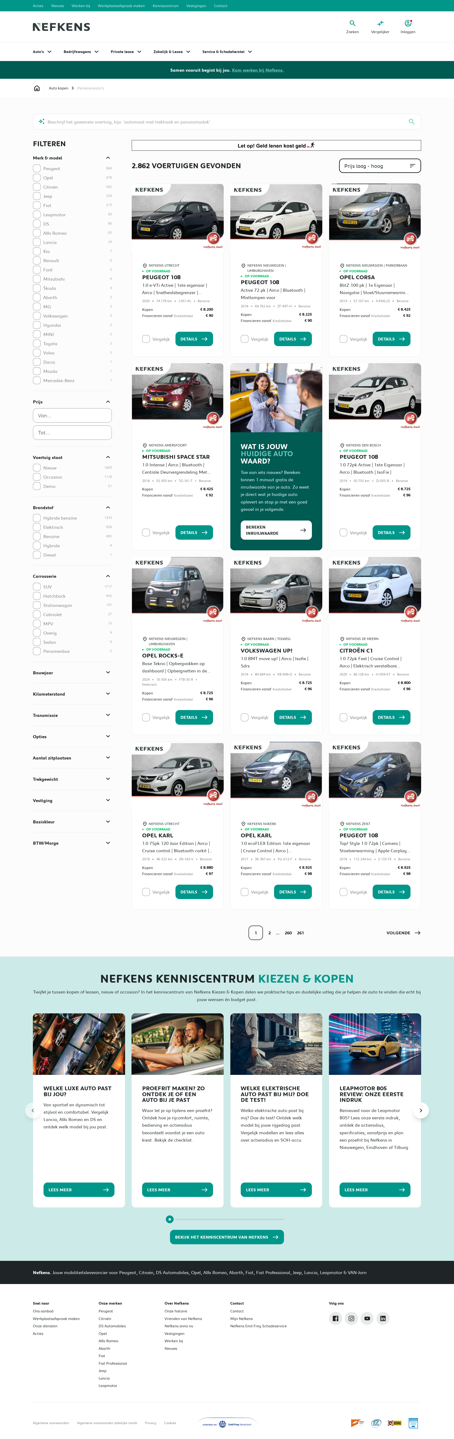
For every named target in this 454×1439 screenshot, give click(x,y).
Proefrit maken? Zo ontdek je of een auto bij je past (173, 1094)
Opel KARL (157, 835)
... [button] (277, 933)
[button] (404, 933)
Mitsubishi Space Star (176, 456)
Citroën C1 (356, 650)
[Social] (335, 1318)
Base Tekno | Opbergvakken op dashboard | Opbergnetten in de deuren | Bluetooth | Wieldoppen (175, 670)
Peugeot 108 (161, 277)
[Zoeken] (412, 122)
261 (300, 933)
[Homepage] (37, 88)
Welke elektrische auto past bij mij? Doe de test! (275, 1094)
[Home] (61, 27)
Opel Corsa (357, 277)
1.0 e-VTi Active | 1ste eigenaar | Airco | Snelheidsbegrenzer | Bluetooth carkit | (174, 292)
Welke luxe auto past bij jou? (78, 1091)
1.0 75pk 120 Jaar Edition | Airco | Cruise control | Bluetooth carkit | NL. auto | (176, 850)
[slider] (170, 1219)
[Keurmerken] (358, 1423)
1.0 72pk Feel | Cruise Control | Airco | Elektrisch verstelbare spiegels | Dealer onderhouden (371, 665)
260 (288, 933)
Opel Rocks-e (162, 655)
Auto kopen (58, 87)
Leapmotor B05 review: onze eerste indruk (372, 1094)
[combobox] (72, 415)
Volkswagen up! (266, 650)
